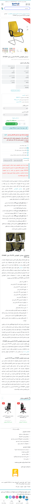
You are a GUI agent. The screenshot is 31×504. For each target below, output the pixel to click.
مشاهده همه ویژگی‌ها (15, 90)
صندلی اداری (19, 13)
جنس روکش (25, 105)
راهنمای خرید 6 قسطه (22, 1)
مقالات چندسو (25, 454)
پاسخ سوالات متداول (24, 434)
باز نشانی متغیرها (15, 118)
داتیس (23, 95)
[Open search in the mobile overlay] (17, 8)
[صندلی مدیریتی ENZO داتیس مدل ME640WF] (23, 408)
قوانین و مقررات (25, 452)
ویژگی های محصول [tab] (17, 160)
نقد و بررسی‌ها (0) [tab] (7, 160)
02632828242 (14, 1)
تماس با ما (26, 352)
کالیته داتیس (25, 112)
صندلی (24, 13)
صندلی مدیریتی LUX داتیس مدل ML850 (8, 416)
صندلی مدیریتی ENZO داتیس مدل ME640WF (23, 416)
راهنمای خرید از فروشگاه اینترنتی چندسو (20, 439)
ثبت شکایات (7, 1)
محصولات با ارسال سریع (23, 443)
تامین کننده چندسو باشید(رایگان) (21, 456)
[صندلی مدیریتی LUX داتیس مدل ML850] (8, 408)
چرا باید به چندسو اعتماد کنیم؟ (22, 449)
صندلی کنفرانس (12, 13)
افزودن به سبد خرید (10, 123)
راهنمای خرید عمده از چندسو (22, 441)
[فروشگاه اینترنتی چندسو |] (15, 4)
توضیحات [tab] (25, 160)
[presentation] (2, 51)
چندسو (28, 13)
